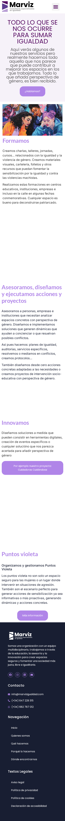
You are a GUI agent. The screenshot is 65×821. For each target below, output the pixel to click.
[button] (55, 7)
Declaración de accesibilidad (29, 806)
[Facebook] (10, 674)
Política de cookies (22, 798)
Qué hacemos (19, 743)
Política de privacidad (24, 790)
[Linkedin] (24, 674)
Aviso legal (17, 782)
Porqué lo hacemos (23, 751)
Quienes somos (20, 735)
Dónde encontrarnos (24, 759)
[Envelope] (31, 674)
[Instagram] (17, 674)
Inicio (14, 728)
